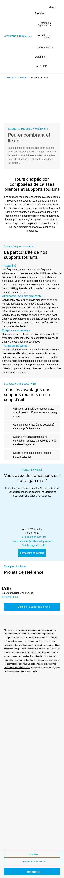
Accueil (10, 77)
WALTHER (41, 66)
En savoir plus (10, 597)
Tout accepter (33, 871)
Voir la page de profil (33, 545)
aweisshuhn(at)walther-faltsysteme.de (34, 541)
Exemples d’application (44, 24)
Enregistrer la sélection (33, 861)
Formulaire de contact (32, 553)
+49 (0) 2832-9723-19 (34, 537)
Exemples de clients (43, 36)
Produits (39, 13)
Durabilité (40, 56)
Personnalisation (44, 47)
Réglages (33, 854)
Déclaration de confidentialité (17, 667)
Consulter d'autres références (33, 606)
